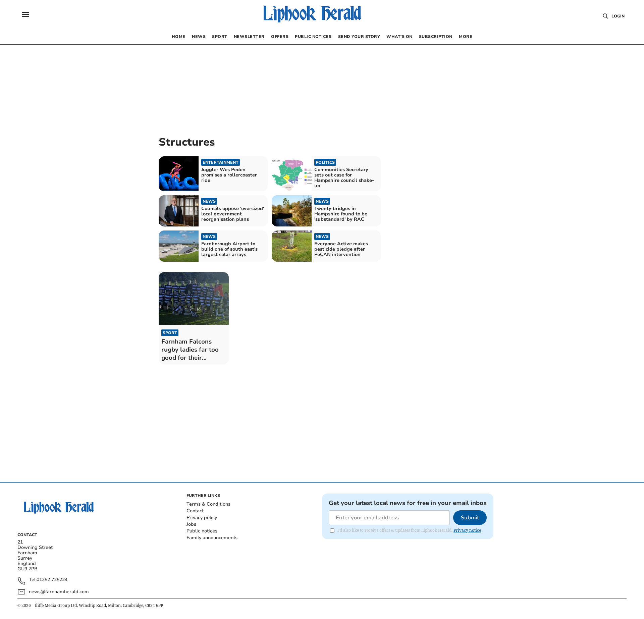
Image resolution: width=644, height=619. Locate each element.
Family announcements (211, 537)
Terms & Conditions (208, 504)
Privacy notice (467, 530)
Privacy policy (201, 517)
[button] (25, 14)
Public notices (201, 531)
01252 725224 (52, 580)
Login (618, 16)
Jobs (191, 524)
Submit (470, 517)
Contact (195, 511)
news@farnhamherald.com (59, 591)
